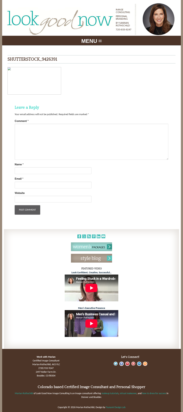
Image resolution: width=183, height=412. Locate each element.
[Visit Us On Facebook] (121, 365)
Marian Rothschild (24, 393)
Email (19, 179)
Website (20, 193)
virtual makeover (128, 393)
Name (19, 164)
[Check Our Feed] (145, 365)
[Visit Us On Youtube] (133, 365)
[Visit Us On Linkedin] (139, 365)
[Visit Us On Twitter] (115, 365)
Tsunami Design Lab (115, 407)
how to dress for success (154, 393)
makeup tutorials (110, 393)
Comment (22, 121)
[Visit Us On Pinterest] (127, 365)
